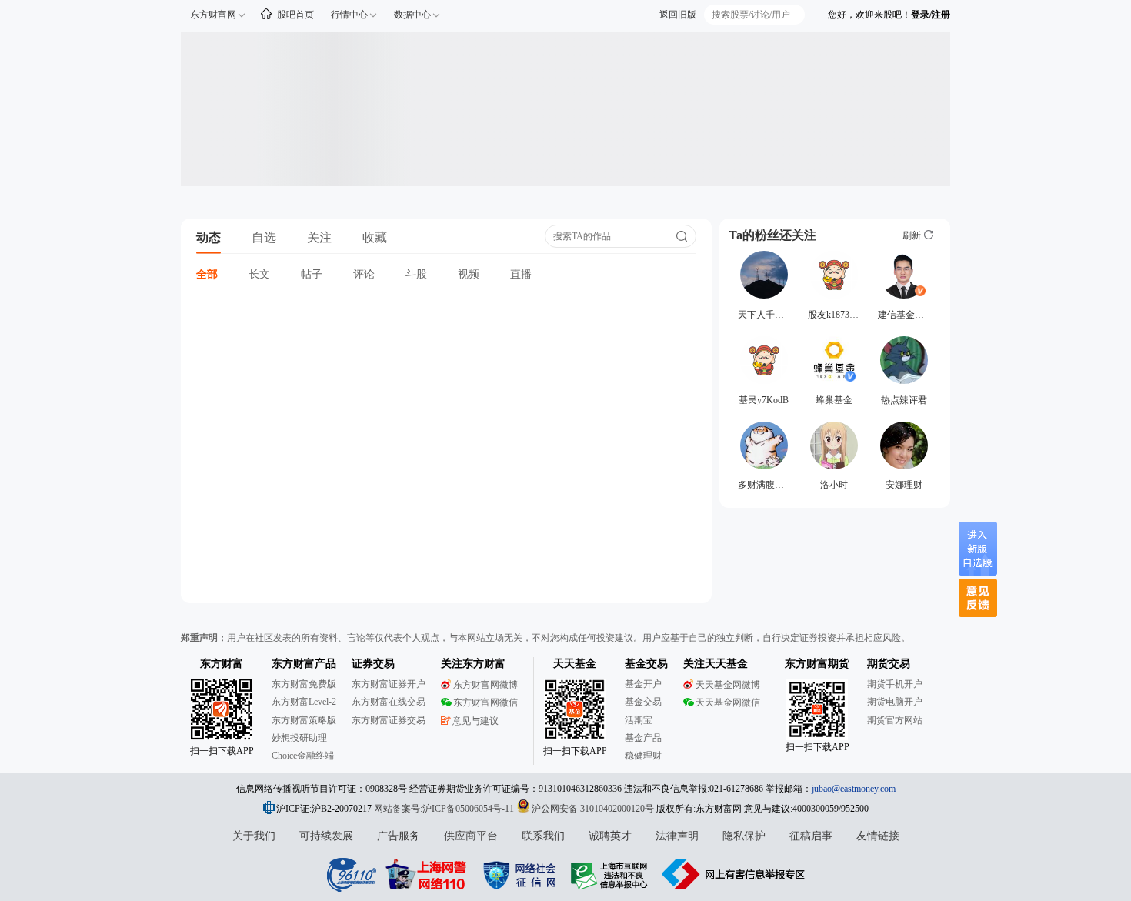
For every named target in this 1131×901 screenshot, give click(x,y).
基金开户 (643, 684)
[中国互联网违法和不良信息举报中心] (734, 874)
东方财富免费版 (304, 684)
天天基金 (574, 663)
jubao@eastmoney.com (854, 788)
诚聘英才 (610, 836)
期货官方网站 (894, 720)
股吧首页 (295, 14)
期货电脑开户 (894, 701)
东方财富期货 (817, 663)
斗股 (416, 274)
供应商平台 (471, 836)
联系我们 (543, 836)
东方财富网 (213, 14)
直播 (521, 274)
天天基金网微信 (728, 702)
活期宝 (638, 720)
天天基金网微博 (728, 684)
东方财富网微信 (485, 702)
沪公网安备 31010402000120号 (593, 808)
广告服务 (398, 836)
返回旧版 (677, 14)
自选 (264, 237)
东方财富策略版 (304, 720)
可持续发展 (326, 836)
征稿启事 (810, 836)
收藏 (374, 237)
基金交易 (643, 701)
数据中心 (412, 14)
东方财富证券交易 (388, 720)
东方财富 (221, 663)
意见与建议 (475, 721)
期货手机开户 (894, 684)
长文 (259, 274)
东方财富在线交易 (388, 701)
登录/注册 (930, 14)
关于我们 (253, 836)
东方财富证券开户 (388, 684)
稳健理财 (643, 755)
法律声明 (677, 836)
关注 (319, 237)
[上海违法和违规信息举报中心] (611, 874)
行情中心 (349, 14)
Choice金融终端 (303, 755)
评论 (364, 274)
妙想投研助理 (299, 737)
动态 (208, 237)
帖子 (311, 274)
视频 (468, 274)
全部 (207, 274)
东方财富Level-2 (304, 701)
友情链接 (877, 836)
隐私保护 (744, 836)
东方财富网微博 (485, 684)
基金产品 (643, 737)
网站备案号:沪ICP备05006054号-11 (445, 808)
